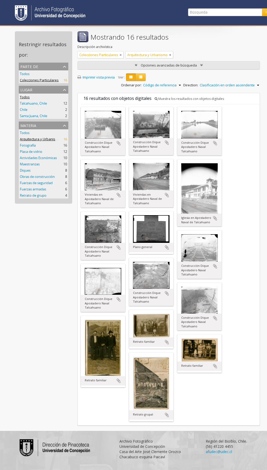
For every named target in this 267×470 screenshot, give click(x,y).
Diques (25, 170)
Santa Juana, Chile (33, 115)
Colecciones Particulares (39, 80)
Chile (23, 109)
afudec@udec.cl (219, 451)
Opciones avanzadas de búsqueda (169, 65)
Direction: (190, 85)
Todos (24, 73)
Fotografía (28, 145)
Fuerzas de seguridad (36, 182)
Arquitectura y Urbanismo (40, 139)
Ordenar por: (131, 85)
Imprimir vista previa (98, 77)
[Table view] (141, 77)
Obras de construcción (37, 176)
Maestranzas (30, 164)
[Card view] (131, 77)
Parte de (29, 66)
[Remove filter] (121, 54)
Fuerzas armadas (33, 189)
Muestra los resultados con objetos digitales (190, 99)
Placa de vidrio (31, 151)
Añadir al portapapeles (118, 143)
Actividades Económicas (38, 157)
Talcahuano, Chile (33, 103)
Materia (28, 125)
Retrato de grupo (33, 195)
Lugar (26, 89)
